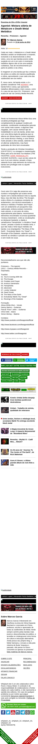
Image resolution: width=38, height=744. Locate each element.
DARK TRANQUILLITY (19, 156)
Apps (22, 381)
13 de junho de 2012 (22, 42)
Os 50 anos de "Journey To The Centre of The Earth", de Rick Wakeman (22, 452)
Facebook (25, 374)
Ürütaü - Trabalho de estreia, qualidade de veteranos (22, 409)
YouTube (23, 377)
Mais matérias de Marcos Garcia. (20, 652)
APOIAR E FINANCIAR (9, 671)
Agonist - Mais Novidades (11, 98)
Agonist (24, 22)
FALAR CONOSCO (8, 678)
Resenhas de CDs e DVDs (10, 22)
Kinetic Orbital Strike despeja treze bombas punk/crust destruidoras (22, 400)
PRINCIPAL (27, 658)
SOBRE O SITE (6, 658)
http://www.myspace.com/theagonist (15, 329)
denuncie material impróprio (22, 696)
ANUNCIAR (5, 662)
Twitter (15, 377)
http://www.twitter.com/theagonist (14, 333)
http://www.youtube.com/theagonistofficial (17, 320)
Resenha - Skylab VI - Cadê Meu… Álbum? (21, 441)
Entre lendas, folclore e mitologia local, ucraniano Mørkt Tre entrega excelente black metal (19, 421)
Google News (7, 381)
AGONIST (24, 85)
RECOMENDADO (29, 662)
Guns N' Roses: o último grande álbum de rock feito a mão (22, 463)
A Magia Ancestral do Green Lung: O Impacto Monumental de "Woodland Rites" (22, 431)
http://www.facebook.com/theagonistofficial (17, 325)
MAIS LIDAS (27, 665)
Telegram (15, 374)
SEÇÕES (26, 668)
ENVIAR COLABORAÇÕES (11, 665)
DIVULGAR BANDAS (8, 668)
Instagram (6, 377)
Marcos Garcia (16, 40)
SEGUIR (4, 674)
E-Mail (16, 381)
